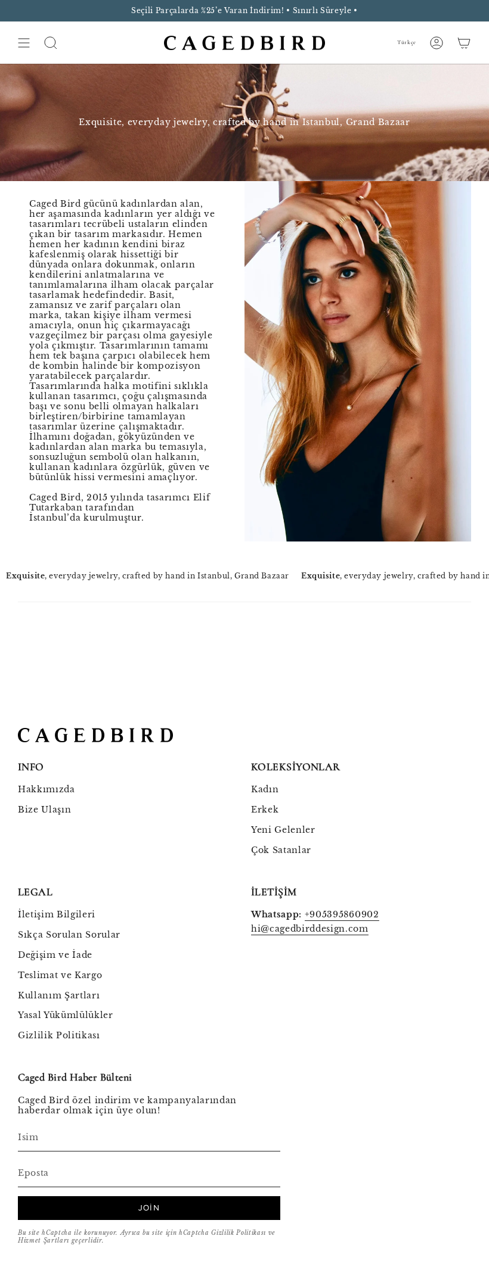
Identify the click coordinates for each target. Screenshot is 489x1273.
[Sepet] (464, 43)
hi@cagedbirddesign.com (310, 929)
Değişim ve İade (55, 955)
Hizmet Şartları (43, 1240)
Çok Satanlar (281, 850)
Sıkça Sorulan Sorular (69, 935)
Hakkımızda (46, 790)
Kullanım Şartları (59, 996)
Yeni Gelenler (283, 830)
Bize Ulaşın (44, 810)
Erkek (264, 810)
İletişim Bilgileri (56, 915)
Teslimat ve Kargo (60, 975)
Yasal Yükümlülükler (65, 1015)
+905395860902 (342, 915)
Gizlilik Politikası (59, 1036)
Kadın (264, 790)
